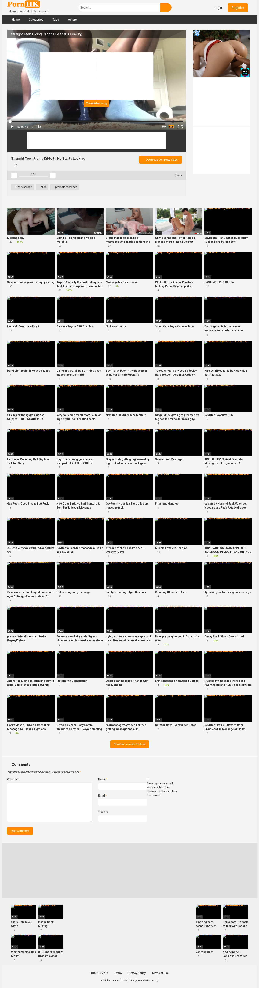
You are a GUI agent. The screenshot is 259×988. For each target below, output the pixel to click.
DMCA (118, 973)
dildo (43, 186)
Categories (36, 19)
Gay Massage (23, 186)
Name (102, 779)
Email (102, 795)
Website (103, 811)
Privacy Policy (137, 973)
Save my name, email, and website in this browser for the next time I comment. (162, 789)
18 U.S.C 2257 (99, 973)
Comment (13, 779)
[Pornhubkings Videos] (24, 4)
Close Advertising (96, 103)
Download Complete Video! (161, 159)
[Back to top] (246, 976)
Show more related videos (129, 744)
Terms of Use (160, 973)
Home (16, 19)
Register (238, 8)
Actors (72, 19)
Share (178, 175)
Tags (56, 19)
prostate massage (66, 186)
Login (218, 8)
